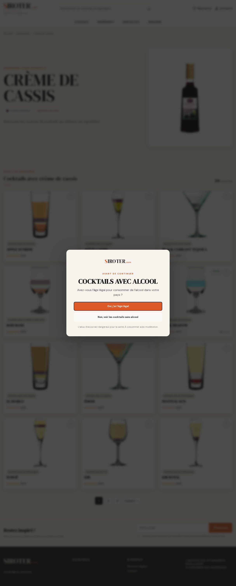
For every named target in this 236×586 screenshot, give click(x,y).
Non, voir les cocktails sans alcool (118, 317)
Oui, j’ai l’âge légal (118, 306)
